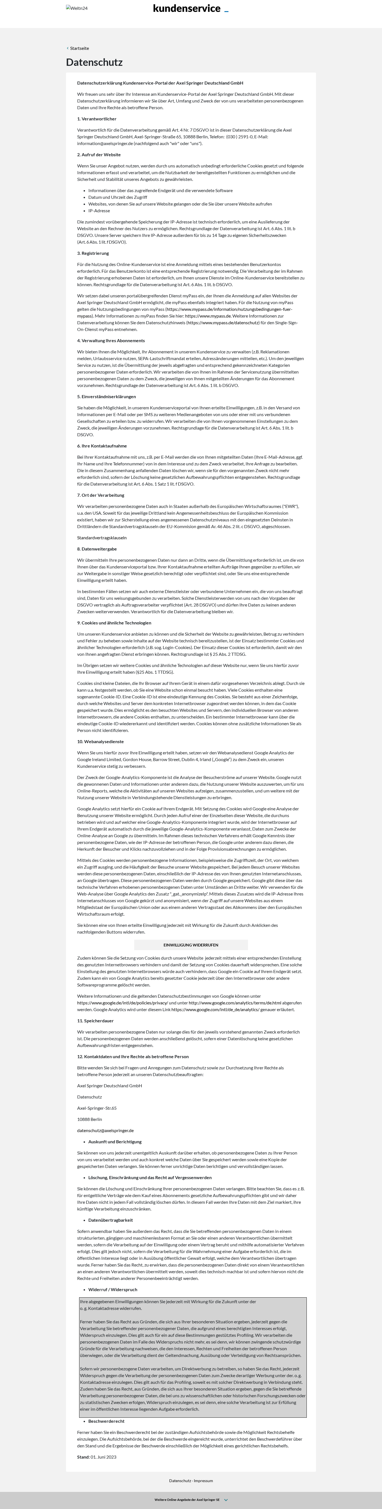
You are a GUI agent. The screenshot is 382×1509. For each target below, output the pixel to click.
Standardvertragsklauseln (102, 537)
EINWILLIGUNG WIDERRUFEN (191, 945)
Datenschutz (180, 1480)
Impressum (203, 1480)
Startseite (79, 48)
